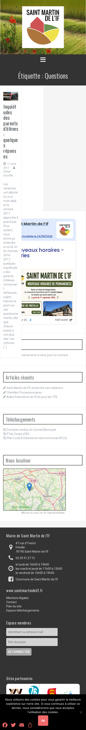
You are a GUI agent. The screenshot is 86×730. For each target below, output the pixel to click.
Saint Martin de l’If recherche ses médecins (34, 388)
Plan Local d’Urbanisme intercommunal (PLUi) (37, 438)
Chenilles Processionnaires (24, 392)
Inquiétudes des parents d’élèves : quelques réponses (10, 131)
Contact (11, 602)
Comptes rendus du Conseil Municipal (31, 429)
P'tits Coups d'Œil (18, 434)
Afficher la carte (30, 512)
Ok (43, 720)
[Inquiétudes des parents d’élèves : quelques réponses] (10, 96)
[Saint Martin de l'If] (43, 27)
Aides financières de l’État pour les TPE (32, 397)
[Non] (81, 712)
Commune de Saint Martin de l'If (37, 579)
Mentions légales (17, 598)
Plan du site (14, 606)
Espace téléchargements (22, 610)
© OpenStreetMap (54, 512)
